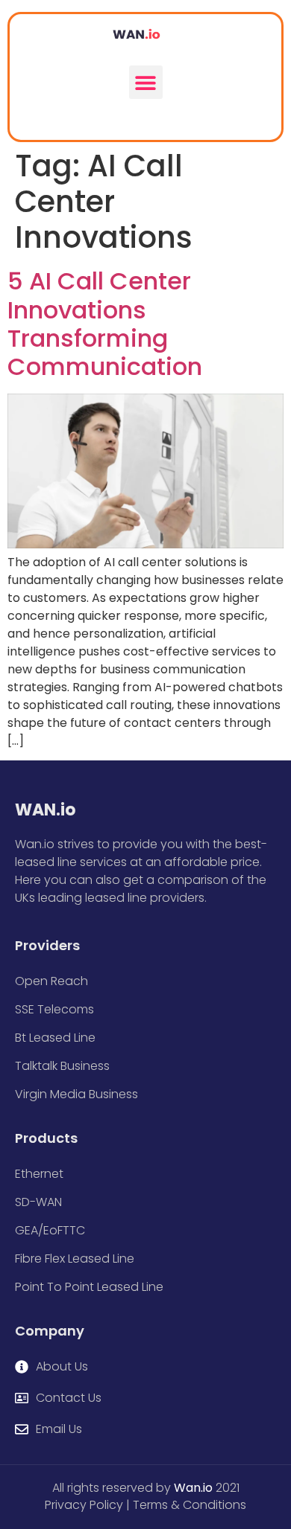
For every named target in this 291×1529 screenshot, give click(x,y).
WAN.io (45, 809)
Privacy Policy (84, 1504)
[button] (146, 82)
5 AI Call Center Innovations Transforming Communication (104, 323)
